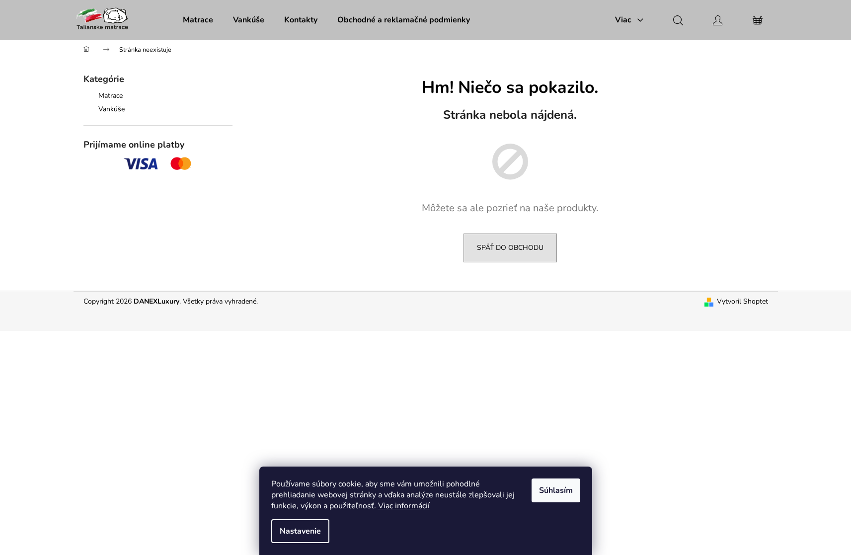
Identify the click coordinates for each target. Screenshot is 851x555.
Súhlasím (556, 490)
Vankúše (111, 109)
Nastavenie (300, 531)
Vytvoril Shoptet (742, 301)
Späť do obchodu (510, 247)
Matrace (110, 95)
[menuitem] (198, 20)
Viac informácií (404, 505)
